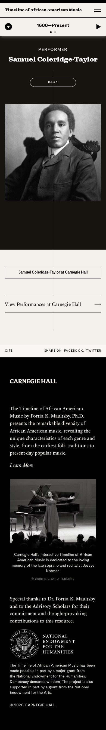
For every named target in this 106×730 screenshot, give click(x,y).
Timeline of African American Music (43, 10)
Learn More (21, 465)
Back (53, 82)
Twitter (93, 350)
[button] (97, 10)
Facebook (73, 350)
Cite (9, 350)
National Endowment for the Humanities (50, 676)
